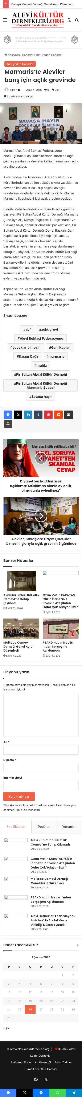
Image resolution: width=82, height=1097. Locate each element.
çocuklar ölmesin (27, 347)
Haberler (27, 54)
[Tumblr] (38, 415)
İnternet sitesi (12, 777)
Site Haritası (49, 1069)
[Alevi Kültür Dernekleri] (38, 19)
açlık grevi (49, 329)
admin (13, 89)
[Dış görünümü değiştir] (69, 21)
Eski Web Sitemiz (22, 1062)
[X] (18, 415)
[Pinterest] (48, 415)
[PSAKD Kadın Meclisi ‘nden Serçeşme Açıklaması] (61, 629)
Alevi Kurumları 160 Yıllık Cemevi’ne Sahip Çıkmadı (21, 599)
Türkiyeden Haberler (49, 54)
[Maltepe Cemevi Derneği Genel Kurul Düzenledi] (21, 629)
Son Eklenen (16, 827)
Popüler (44, 827)
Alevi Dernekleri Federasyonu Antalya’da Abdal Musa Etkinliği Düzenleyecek (53, 920)
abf (28, 329)
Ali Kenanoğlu (44, 1062)
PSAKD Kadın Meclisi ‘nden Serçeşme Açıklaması (58, 646)
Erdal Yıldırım (63, 1062)
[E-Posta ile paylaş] (68, 415)
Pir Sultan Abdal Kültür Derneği (41, 374)
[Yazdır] (8, 424)
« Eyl (6, 1028)
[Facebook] (8, 415)
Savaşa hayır (41, 396)
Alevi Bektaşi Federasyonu (41, 338)
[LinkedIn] (28, 415)
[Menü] (5, 21)
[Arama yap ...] (77, 21)
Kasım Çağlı (28, 356)
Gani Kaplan (60, 347)
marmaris (56, 356)
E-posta (9, 760)
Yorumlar (69, 827)
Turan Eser (32, 1069)
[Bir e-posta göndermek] (19, 89)
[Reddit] (58, 415)
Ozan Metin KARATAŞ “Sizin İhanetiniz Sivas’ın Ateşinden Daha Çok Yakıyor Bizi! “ (61, 601)
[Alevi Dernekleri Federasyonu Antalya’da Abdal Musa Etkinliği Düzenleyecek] (16, 922)
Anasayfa (13, 54)
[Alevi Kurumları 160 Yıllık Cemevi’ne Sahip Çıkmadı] (21, 581)
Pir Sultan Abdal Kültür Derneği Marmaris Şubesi (41, 385)
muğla (42, 365)
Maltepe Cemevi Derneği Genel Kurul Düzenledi (42, 4)
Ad (6, 742)
